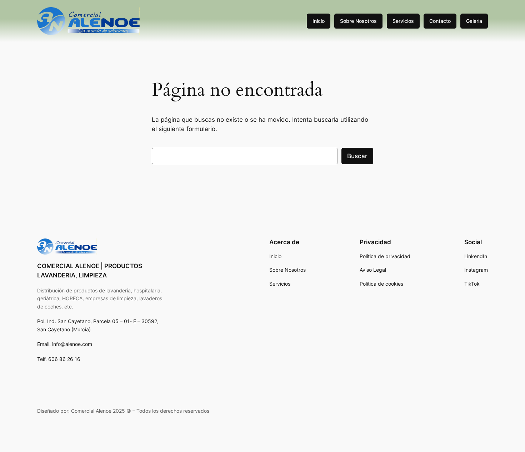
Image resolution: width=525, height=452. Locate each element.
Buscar (357, 156)
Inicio (318, 21)
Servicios (403, 21)
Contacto (440, 21)
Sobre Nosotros (358, 21)
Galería (474, 21)
